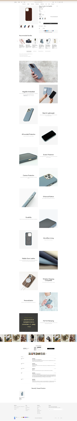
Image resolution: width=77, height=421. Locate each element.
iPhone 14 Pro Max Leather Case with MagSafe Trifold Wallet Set (28, 46)
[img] (33, 358)
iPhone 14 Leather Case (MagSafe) (21, 398)
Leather (40, 14)
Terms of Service (38, 413)
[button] (62, 2)
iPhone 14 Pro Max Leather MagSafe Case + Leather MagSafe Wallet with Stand (41, 46)
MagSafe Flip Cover (26, 95)
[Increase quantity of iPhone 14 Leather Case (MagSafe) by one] (42, 23)
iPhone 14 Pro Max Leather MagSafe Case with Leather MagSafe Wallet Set (54, 46)
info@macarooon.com (16, 407)
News (26, 408)
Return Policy (38, 411)
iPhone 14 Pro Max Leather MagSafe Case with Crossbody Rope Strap (48, 46)
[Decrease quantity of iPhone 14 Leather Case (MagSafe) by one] (39, 23)
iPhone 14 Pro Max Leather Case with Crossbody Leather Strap (21, 46)
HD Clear (43, 14)
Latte (45, 18)
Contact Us (27, 410)
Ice (42, 18)
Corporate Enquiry (27, 409)
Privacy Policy (38, 412)
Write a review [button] (50, 348)
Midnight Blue (40, 18)
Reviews (38, 407)
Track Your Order (39, 406)
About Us (27, 406)
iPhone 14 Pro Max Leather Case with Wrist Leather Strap (34, 46)
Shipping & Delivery (39, 410)
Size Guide (38, 409)
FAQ (37, 408)
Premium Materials (27, 407)
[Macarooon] (38, 2)
